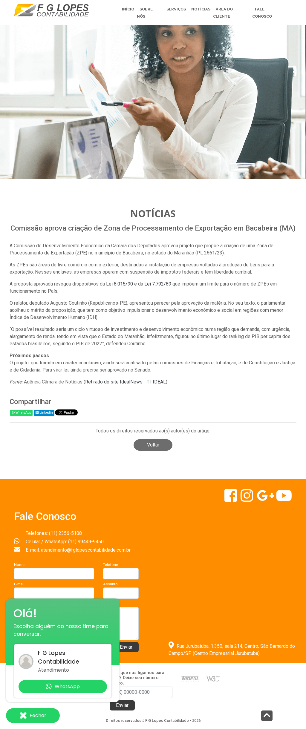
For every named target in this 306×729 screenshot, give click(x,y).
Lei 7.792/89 (157, 284)
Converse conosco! (75, 126)
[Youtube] (284, 499)
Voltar (153, 445)
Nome (19, 564)
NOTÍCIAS (200, 9)
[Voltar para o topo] (267, 716)
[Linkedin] (266, 499)
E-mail (19, 584)
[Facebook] (231, 499)
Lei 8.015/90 (119, 284)
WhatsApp (23, 413)
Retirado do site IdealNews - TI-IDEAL (125, 382)
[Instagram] (247, 499)
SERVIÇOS (176, 9)
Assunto (110, 584)
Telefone (110, 564)
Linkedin (46, 413)
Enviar (126, 647)
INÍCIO (128, 9)
